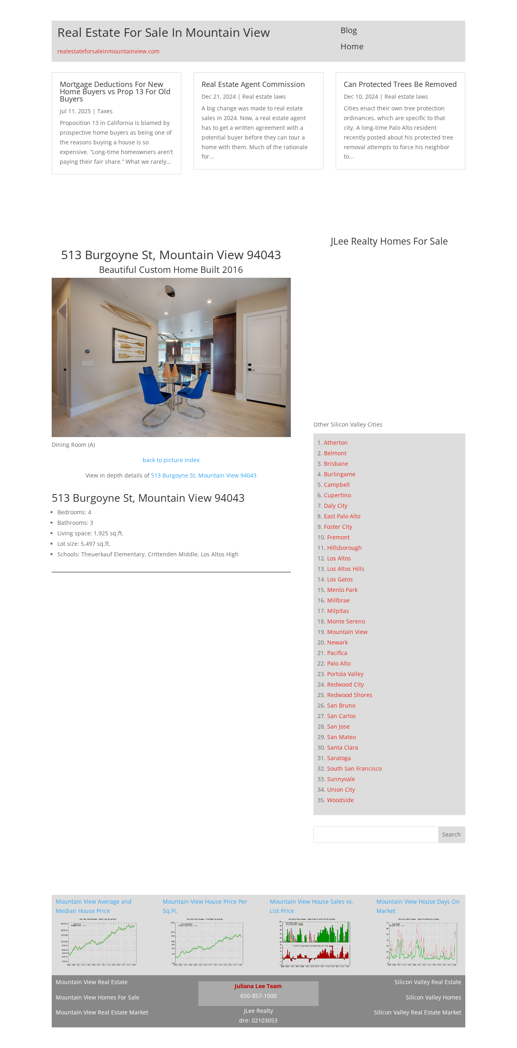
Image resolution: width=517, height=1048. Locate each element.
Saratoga (339, 758)
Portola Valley (345, 674)
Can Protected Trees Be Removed (400, 84)
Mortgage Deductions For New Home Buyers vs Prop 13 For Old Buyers (115, 91)
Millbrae (338, 600)
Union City (341, 789)
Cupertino (337, 495)
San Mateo (341, 737)
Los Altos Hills (345, 569)
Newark (337, 642)
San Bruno (341, 705)
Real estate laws (264, 96)
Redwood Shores (349, 695)
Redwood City (345, 684)
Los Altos (339, 558)
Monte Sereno (346, 621)
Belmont (335, 453)
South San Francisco (354, 768)
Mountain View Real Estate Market (102, 1012)
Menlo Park (342, 590)
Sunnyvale (341, 779)
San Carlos (341, 716)
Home (352, 46)
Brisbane (336, 463)
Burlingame (339, 474)
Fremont (338, 537)
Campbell (337, 484)
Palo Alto (339, 663)
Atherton (336, 442)
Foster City (338, 526)
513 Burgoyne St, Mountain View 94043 (203, 475)
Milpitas (338, 611)
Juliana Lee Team (258, 986)
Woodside (340, 800)
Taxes (105, 111)
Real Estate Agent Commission (253, 84)
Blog (348, 30)
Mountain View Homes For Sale (97, 997)
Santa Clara (342, 747)
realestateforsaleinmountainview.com (108, 51)
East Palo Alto (342, 516)
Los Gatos (340, 579)
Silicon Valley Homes (433, 997)
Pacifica (337, 653)
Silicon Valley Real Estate (428, 982)
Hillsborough (344, 547)
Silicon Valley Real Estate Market (417, 1012)
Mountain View (347, 632)
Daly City (335, 505)
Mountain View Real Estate (92, 982)
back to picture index (171, 460)
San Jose (338, 726)
